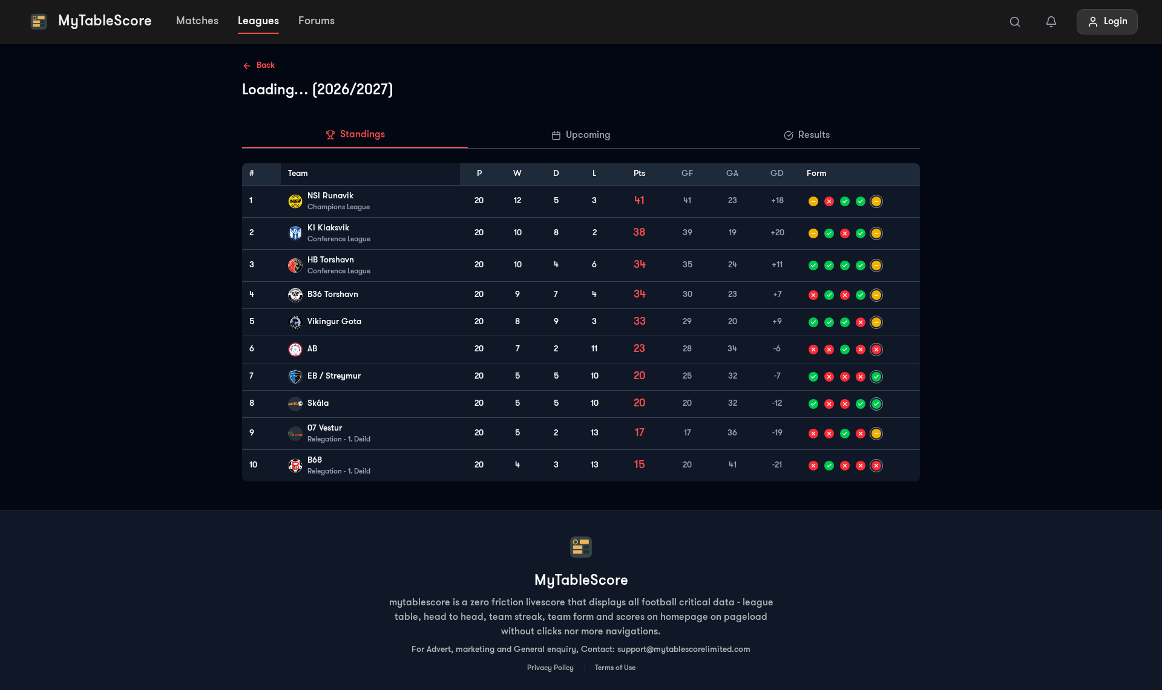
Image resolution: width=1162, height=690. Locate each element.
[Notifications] (1051, 22)
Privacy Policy (550, 668)
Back (266, 65)
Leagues (258, 21)
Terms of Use (615, 668)
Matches (197, 21)
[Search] (1015, 22)
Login (1116, 22)
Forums (316, 21)
